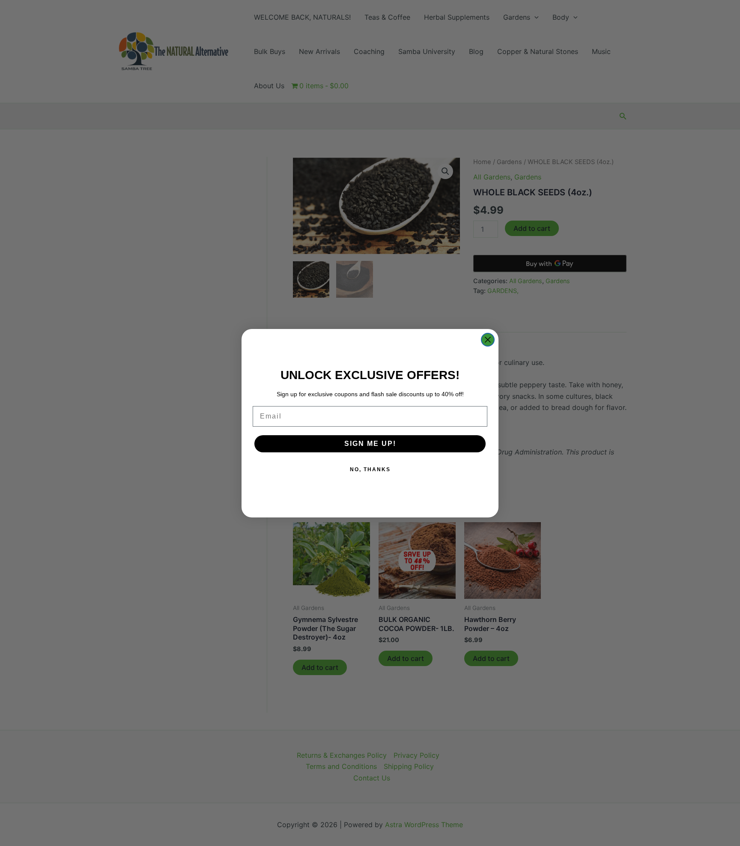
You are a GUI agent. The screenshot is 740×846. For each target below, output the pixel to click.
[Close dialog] (487, 339)
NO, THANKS (370, 469)
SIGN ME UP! (370, 443)
